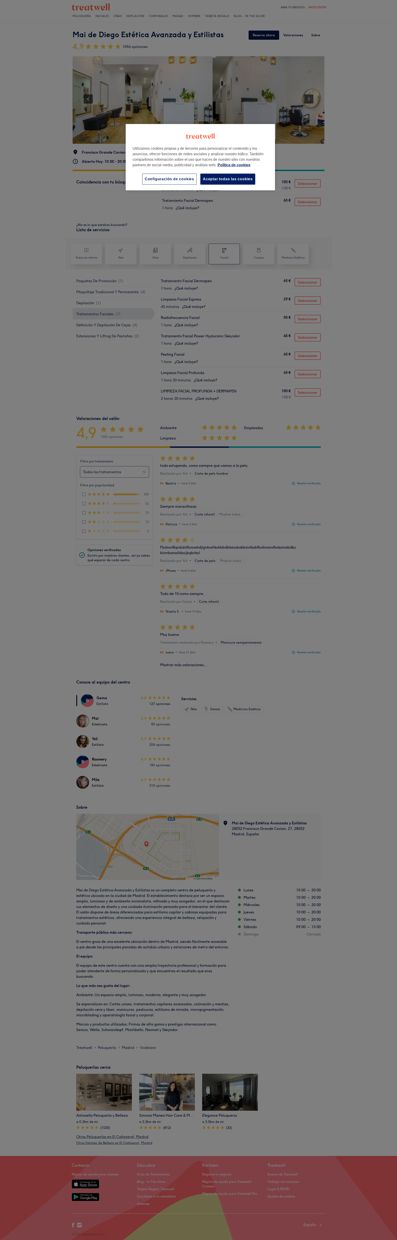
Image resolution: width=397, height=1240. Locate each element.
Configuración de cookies (169, 179)
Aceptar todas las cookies (228, 179)
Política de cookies (234, 165)
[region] (200, 157)
